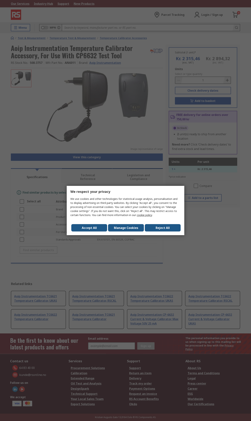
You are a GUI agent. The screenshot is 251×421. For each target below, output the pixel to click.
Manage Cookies (126, 228)
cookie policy (144, 215)
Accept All (89, 228)
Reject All (163, 228)
